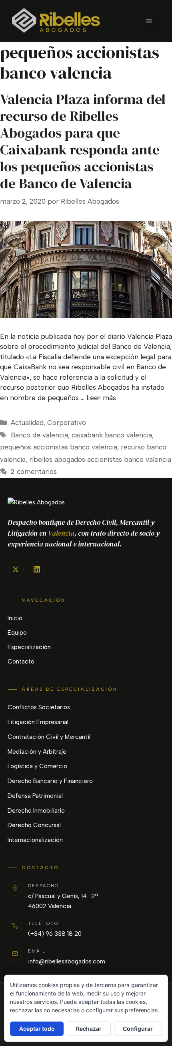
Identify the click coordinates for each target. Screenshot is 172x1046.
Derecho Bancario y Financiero (50, 781)
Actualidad (27, 423)
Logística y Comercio (37, 766)
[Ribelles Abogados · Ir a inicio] (86, 503)
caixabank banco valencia (112, 435)
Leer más (101, 398)
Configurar (138, 1028)
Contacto (21, 661)
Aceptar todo (37, 1028)
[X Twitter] (16, 569)
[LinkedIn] (37, 569)
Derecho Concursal (34, 825)
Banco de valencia (39, 435)
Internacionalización (35, 840)
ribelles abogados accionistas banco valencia (100, 459)
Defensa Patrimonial (35, 795)
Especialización (29, 647)
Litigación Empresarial (38, 722)
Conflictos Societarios (39, 707)
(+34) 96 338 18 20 (55, 933)
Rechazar (89, 1028)
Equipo (17, 632)
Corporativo (66, 423)
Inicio (15, 618)
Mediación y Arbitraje (37, 751)
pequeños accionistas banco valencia (58, 447)
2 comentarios (34, 471)
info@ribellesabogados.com (66, 961)
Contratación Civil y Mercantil (49, 736)
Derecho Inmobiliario (36, 810)
